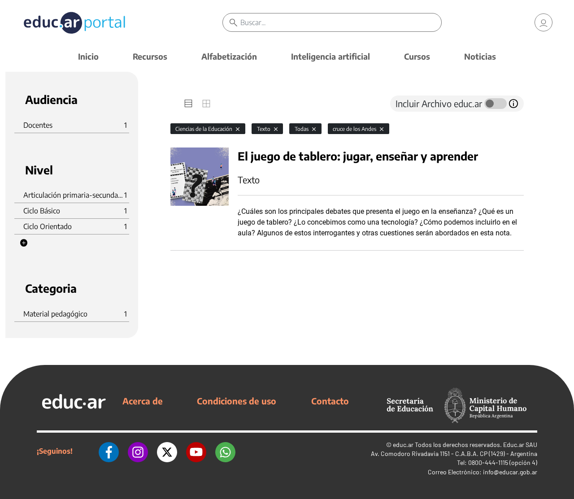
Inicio (88, 56)
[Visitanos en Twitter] (167, 451)
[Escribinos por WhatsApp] (225, 451)
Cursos (417, 56)
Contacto (330, 400)
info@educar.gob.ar (510, 472)
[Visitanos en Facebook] (109, 451)
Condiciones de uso (236, 400)
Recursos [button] (150, 56)
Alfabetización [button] (229, 56)
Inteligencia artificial (330, 56)
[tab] (188, 103)
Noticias (480, 56)
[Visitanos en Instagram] (138, 451)
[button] (23, 243)
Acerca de (142, 400)
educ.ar (403, 444)
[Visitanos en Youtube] (196, 451)
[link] (543, 22)
